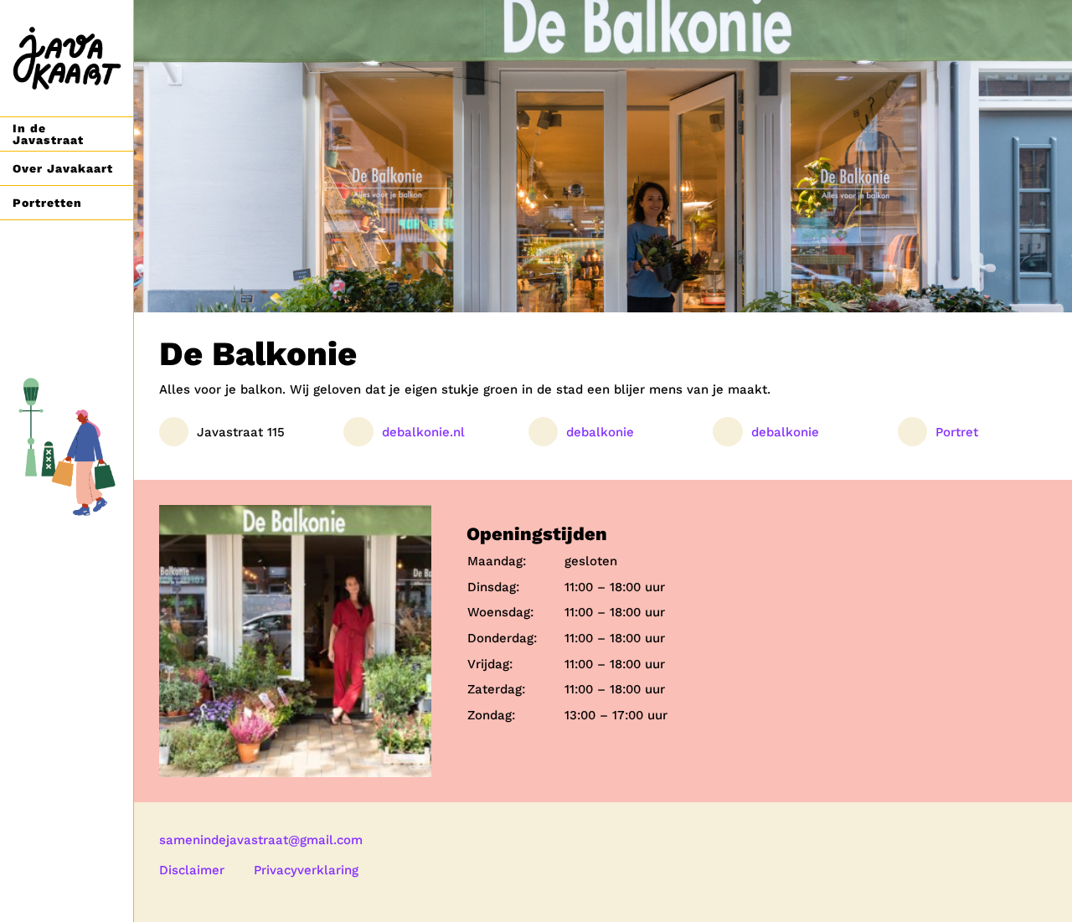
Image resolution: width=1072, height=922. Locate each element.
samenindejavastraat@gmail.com (261, 839)
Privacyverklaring (306, 870)
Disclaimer (191, 870)
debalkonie (600, 432)
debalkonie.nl (423, 432)
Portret (956, 432)
